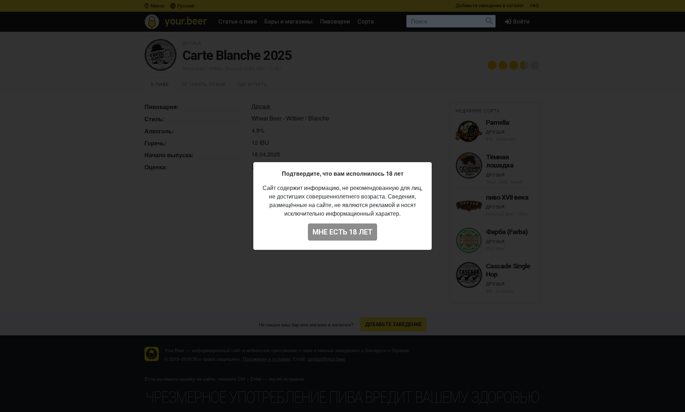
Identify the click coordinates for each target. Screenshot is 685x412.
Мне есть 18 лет (342, 232)
